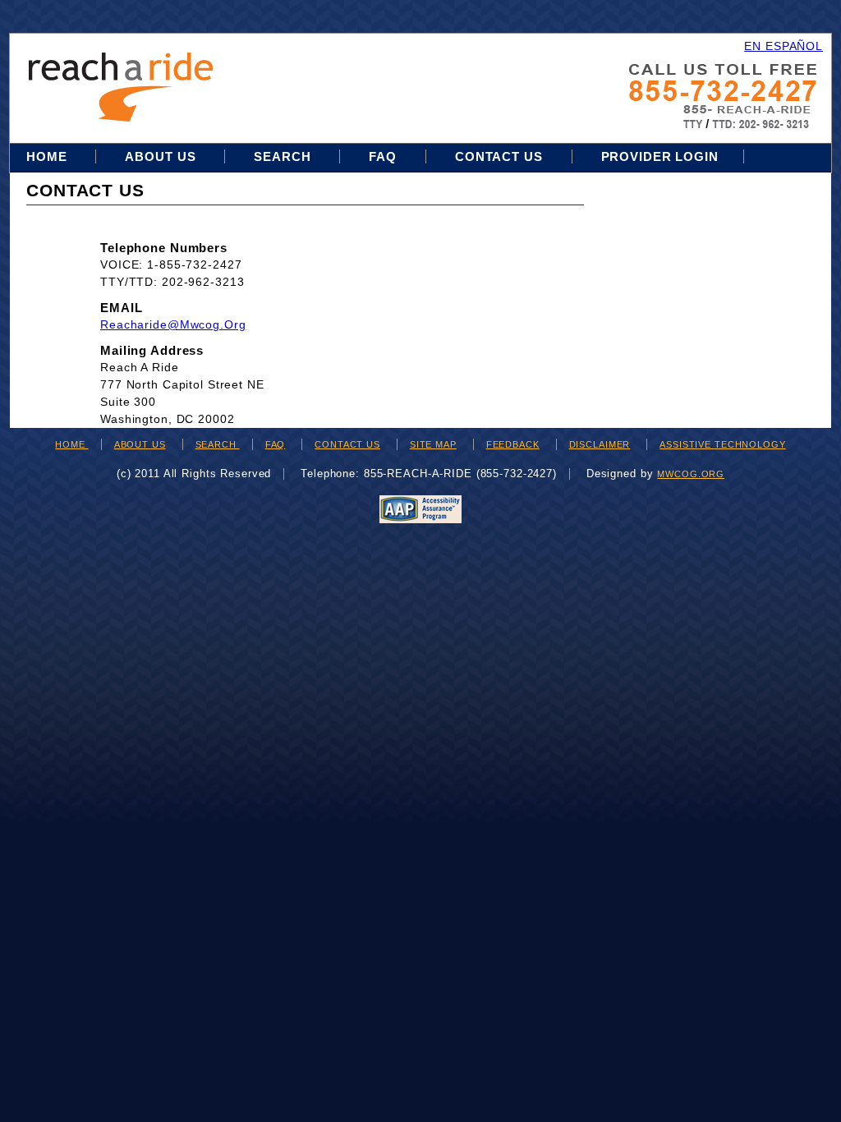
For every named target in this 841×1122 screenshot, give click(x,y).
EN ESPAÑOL (783, 46)
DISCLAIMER (600, 444)
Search (284, 156)
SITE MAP (433, 444)
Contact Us (499, 156)
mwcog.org (690, 474)
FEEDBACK (513, 444)
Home (48, 156)
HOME (71, 444)
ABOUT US (140, 444)
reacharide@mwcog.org (173, 324)
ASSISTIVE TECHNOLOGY (722, 444)
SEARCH (217, 444)
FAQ (383, 156)
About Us (160, 156)
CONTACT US (347, 444)
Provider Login (660, 156)
